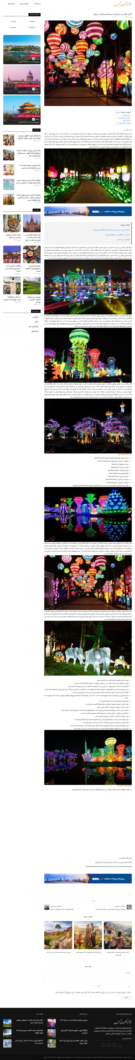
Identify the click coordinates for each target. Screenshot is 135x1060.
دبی (130, 893)
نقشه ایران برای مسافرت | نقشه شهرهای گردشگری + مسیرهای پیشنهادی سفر (28, 153)
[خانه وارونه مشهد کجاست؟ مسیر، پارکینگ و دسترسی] (8, 169)
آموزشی (35, 317)
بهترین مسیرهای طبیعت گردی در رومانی (34, 300)
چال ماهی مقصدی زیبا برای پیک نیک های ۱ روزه (73, 1042)
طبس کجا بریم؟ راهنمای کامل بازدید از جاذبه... (58, 952)
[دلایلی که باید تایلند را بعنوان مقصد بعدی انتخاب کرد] (7, 1023)
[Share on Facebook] (85, 901)
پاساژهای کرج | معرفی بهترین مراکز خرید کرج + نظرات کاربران (29, 137)
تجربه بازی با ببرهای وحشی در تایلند (13, 236)
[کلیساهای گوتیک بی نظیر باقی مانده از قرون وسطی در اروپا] (32, 223)
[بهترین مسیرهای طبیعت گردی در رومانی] (32, 285)
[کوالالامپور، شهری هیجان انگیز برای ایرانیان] (52, 1033)
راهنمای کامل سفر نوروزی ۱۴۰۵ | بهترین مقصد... (88, 952)
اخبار (36, 321)
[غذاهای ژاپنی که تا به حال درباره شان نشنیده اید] (7, 1043)
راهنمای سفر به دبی (123, 239)
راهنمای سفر (24, 3)
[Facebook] (120, 1047)
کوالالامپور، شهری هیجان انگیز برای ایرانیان (74, 1031)
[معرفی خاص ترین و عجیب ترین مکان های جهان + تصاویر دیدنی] (8, 184)
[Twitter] (114, 1047)
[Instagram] (109, 1047)
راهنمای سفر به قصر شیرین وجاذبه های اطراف (29, 1031)
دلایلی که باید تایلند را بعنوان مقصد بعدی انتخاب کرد (29, 1021)
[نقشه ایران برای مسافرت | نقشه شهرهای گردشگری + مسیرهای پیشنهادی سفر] (118, 935)
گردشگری (11, 3)
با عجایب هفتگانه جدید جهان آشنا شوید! (12, 298)
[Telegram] (103, 1047)
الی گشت (50, 1057)
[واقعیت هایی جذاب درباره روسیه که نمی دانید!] (12, 254)
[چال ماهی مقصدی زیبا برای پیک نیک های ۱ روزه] (52, 1043)
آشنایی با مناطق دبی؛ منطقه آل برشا (117, 235)
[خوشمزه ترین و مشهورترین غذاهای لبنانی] (32, 254)
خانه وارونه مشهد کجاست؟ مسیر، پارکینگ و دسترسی (30, 166)
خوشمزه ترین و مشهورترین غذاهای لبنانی (33, 268)
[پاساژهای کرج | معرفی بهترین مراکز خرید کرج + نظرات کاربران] (8, 140)
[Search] (4, 3)
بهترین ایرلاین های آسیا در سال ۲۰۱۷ (73, 1020)
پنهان (117, 112)
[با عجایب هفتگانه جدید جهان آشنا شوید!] (12, 285)
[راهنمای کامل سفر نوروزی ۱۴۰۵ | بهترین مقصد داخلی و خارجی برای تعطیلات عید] (88, 935)
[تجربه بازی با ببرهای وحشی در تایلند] (12, 223)
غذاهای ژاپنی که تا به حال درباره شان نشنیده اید (29, 1042)
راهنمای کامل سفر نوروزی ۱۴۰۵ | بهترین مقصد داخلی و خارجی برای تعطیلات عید (29, 198)
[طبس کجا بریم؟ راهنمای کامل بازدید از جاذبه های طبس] (58, 935)
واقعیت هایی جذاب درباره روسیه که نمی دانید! (13, 268)
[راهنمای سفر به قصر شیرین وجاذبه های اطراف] (7, 1033)
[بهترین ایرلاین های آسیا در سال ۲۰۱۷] (52, 1023)
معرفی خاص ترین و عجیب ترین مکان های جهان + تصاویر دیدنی (28, 181)
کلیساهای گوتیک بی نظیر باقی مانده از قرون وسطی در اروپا (33, 237)
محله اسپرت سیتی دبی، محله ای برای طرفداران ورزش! (111, 230)
